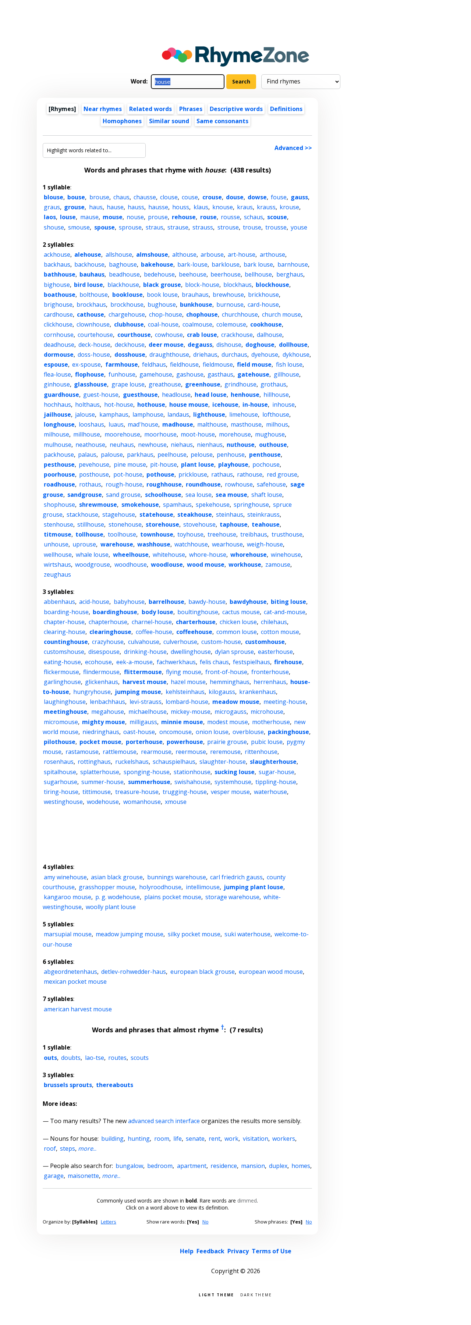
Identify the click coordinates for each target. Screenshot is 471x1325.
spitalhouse (60, 772)
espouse (56, 364)
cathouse (90, 314)
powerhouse (185, 742)
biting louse (288, 602)
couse (190, 197)
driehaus (205, 354)
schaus (253, 217)
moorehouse (122, 434)
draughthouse (169, 354)
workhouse (245, 564)
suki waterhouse (247, 934)
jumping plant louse (253, 887)
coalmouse (197, 324)
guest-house (100, 395)
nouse (135, 217)
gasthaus (220, 374)
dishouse (228, 345)
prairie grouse (227, 742)
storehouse (162, 524)
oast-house (139, 732)
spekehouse (213, 505)
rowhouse (239, 484)
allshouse (119, 254)
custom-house (221, 642)
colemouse (231, 324)
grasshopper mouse (107, 887)
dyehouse (264, 354)
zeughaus (57, 574)
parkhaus (140, 454)
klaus (201, 207)
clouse (169, 197)
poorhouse (59, 474)
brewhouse (228, 295)
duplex (278, 1166)
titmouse (57, 534)
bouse (76, 197)
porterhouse (144, 742)
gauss (299, 197)
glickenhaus (101, 682)
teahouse (266, 524)
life (177, 1139)
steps (67, 1148)
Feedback (210, 1251)
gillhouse (286, 374)
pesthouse (59, 464)
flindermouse (101, 672)
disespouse (104, 652)
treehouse (222, 534)
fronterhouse (270, 672)
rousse (230, 217)
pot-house (127, 474)
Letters (108, 1221)
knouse (222, 207)
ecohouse (98, 662)
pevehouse (94, 464)
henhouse (245, 395)
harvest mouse (145, 682)
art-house (241, 254)
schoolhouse (163, 495)
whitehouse (169, 555)
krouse (289, 207)
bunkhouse (196, 304)
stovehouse (199, 524)
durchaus (234, 354)
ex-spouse (86, 364)
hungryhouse (92, 692)
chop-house (165, 314)
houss (180, 207)
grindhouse (240, 384)
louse (68, 217)
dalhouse (269, 335)
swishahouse (192, 782)
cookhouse (266, 324)
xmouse (176, 802)
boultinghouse (197, 612)
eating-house (62, 662)
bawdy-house (207, 602)
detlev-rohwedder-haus (133, 972)
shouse (54, 227)
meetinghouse (65, 712)
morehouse (235, 434)
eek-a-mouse (134, 662)
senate (195, 1139)
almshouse (152, 254)
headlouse (176, 395)
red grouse (282, 474)
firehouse (288, 662)
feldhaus (154, 364)
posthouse (94, 474)
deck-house (94, 345)
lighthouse (209, 414)
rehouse (184, 217)
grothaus (273, 384)
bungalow (129, 1166)
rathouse (249, 474)
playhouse (233, 464)
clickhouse (58, 324)
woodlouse (167, 564)
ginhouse (57, 384)
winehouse (286, 555)
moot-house (198, 434)
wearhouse (227, 544)
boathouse (59, 295)
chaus (121, 197)
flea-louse (57, 374)
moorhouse (160, 434)
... (87, 1148)
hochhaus (57, 404)
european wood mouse (271, 972)
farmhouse (121, 364)
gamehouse (155, 374)
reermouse (191, 752)
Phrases (190, 109)
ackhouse (57, 254)
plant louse (197, 464)
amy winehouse (65, 877)
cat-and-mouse (284, 612)
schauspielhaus (174, 762)
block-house (202, 285)
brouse (99, 197)
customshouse (64, 652)
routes (117, 1058)
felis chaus (214, 662)
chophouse (202, 314)
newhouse (152, 445)
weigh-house (265, 544)
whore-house (207, 555)
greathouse (165, 384)
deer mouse (166, 345)
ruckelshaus (132, 762)
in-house (255, 404)
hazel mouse (188, 682)
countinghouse (66, 642)
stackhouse (82, 514)
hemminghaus (229, 682)
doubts (71, 1058)
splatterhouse (99, 772)
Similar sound (169, 121)
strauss (202, 227)
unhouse (56, 544)
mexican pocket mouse (75, 981)
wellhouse (58, 555)
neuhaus (122, 445)
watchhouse (191, 544)
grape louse (128, 384)
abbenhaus (59, 602)
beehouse (192, 274)
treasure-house (137, 792)
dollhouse (293, 345)
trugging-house (185, 792)
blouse (53, 197)
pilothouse (59, 742)
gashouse (189, 374)
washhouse (153, 544)
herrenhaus (270, 682)
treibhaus (253, 534)
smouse (79, 227)
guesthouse (140, 395)
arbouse (212, 254)
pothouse (160, 474)
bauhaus (92, 274)
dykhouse (296, 354)
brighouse (58, 304)
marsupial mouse (68, 934)
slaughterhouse (273, 762)
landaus (178, 414)
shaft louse (266, 495)
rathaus (222, 474)
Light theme (216, 1294)
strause (177, 227)
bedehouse (159, 274)
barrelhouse (166, 602)
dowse (257, 197)
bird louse (88, 285)
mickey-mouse (190, 712)
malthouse (212, 424)
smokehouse (140, 505)
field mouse (254, 364)
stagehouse (118, 514)
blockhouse (272, 285)
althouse (184, 254)
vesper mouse (230, 792)
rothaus (90, 484)
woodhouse (130, 564)
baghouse (123, 264)
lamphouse (147, 414)
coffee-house (154, 632)
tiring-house (61, 792)
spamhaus (177, 505)
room (161, 1139)
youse (299, 227)
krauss (266, 207)
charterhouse (196, 622)
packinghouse (288, 732)
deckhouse (130, 345)
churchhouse (240, 314)
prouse (158, 217)
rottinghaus (94, 762)
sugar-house (276, 772)
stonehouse (125, 524)
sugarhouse (60, 782)
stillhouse (90, 524)
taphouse (234, 524)
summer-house (102, 782)
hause (115, 207)
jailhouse (57, 414)
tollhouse (89, 534)
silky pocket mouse (194, 934)
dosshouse (129, 354)
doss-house (94, 354)
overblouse (248, 732)
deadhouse (59, 345)
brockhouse (127, 304)
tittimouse (96, 792)
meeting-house (284, 702)
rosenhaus (59, 762)
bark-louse (192, 264)
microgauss (231, 712)
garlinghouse (62, 682)
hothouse (151, 404)
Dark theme (256, 1294)
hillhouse (276, 395)
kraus (245, 207)
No (205, 1221)
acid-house (94, 602)
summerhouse (149, 782)
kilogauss (222, 692)
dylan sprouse (234, 652)
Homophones (122, 121)
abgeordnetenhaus (70, 972)
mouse (113, 217)
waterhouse (270, 792)
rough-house (124, 484)
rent (214, 1139)
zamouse (277, 564)
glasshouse (90, 384)
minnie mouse (182, 722)
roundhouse (203, 484)
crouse (212, 197)
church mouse (281, 314)
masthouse (246, 424)
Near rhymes (103, 109)
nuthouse (241, 445)
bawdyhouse (248, 602)
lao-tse (94, 1058)
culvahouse (143, 642)
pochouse (266, 464)
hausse (158, 207)
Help (187, 1251)
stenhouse (58, 524)
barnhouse (292, 264)
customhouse (265, 642)
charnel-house (152, 622)
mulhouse (57, 445)
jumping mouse (138, 692)
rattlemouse (120, 752)
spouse (104, 227)
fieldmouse (218, 364)
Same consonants (222, 121)
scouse (277, 217)
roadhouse (59, 484)
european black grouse (202, 972)
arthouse (272, 254)
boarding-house (66, 612)
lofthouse (275, 414)
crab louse (202, 335)
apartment (191, 1166)
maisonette (83, 1176)
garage (54, 1176)
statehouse (156, 514)
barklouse (226, 264)
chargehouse (127, 314)
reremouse (225, 752)
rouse (208, 217)
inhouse (283, 404)
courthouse (134, 335)
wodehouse (103, 802)
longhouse (59, 424)
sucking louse (235, 772)
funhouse (122, 374)
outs (50, 1058)
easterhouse (275, 652)
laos (50, 217)
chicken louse (238, 622)
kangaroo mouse (67, 897)
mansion (253, 1166)
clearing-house (64, 632)
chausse (145, 197)
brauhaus (195, 295)
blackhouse (123, 285)
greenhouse (202, 384)
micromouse (61, 722)
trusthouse (287, 534)
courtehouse (95, 335)
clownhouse (93, 324)
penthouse (265, 454)
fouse (279, 197)
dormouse (59, 354)
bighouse (57, 285)
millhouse (86, 434)
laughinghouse (65, 702)
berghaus (289, 274)
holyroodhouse (160, 887)
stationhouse (192, 772)
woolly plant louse (111, 907)
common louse (236, 632)
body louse (157, 612)
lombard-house (187, 702)
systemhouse (233, 782)
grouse (74, 207)
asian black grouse (117, 877)
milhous (277, 424)
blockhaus (237, 285)
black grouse (162, 285)
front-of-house (226, 672)
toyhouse (190, 534)
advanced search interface (164, 1121)
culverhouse (180, 642)
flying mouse (183, 672)
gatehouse (253, 374)
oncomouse (175, 732)
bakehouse (157, 264)
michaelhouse (147, 712)
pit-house (163, 464)
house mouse (188, 404)
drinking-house (145, 652)
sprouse (130, 227)
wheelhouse (131, 555)
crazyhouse (108, 642)
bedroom (160, 1166)
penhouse (231, 454)
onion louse (212, 732)
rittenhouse (261, 752)
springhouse (251, 505)
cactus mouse (241, 612)
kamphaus (113, 414)
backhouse (89, 264)
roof (50, 1148)
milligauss (143, 722)
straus (154, 227)
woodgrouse (92, 564)
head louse (211, 395)
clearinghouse (110, 632)
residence (223, 1166)
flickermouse (61, 672)
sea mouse (231, 495)
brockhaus (91, 304)
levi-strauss (146, 702)
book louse (162, 295)
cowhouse (169, 335)
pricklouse (192, 474)
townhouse (156, 534)
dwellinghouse (191, 652)
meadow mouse (235, 702)
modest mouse (227, 722)
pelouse (202, 454)
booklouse (127, 295)
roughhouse (164, 484)
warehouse (116, 544)
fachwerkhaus (176, 662)
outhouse (273, 445)
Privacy (238, 1251)
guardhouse (61, 395)
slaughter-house (222, 762)
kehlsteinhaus (185, 692)
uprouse (84, 544)
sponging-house (147, 772)
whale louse (92, 555)
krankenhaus (257, 692)
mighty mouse (103, 722)
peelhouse (172, 454)
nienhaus (210, 445)
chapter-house (64, 622)
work (231, 1139)
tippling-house (275, 782)
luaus (116, 424)
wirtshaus (57, 564)
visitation (255, 1139)
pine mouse (130, 464)
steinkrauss (263, 514)
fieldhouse (184, 364)
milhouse (56, 434)
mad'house (143, 424)
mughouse (270, 434)
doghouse (260, 345)
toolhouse (122, 534)
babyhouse (129, 602)
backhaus (57, 264)
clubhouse (129, 324)
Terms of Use (271, 1251)
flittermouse (143, 672)
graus (52, 207)
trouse (252, 227)
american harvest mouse (78, 1009)
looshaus (91, 424)
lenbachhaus (107, 702)
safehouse (271, 484)
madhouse (177, 424)
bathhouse (59, 274)
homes (300, 1166)
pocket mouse (100, 742)
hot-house (118, 404)
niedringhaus (100, 732)
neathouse (90, 445)
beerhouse (225, 274)
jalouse (85, 414)
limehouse (243, 414)
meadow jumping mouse (129, 934)
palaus (87, 454)
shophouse (59, 505)
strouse (228, 227)
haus (96, 207)
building (112, 1139)
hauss (136, 207)
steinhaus (229, 514)
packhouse (59, 454)
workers (283, 1139)
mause (89, 217)
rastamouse (82, 752)
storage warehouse (232, 897)
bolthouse (93, 295)
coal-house (163, 324)
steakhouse (194, 514)
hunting (139, 1139)
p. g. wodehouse (117, 897)
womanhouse (142, 802)
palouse (112, 454)
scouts (140, 1058)
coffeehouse (194, 632)
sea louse (198, 495)
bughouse (162, 304)
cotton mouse (280, 632)
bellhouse (258, 274)
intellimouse (203, 887)
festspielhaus (251, 662)
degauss (200, 345)
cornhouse (59, 335)
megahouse (107, 712)
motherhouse (271, 722)
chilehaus (274, 622)
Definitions (286, 109)
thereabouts (114, 1085)
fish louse (289, 364)
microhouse (267, 712)
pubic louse (267, 742)
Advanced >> (293, 148)
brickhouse (263, 295)
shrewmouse (98, 505)
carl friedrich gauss (236, 877)
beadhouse (124, 274)
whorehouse (248, 555)
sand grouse (123, 495)
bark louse (258, 264)
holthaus (87, 404)
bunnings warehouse (176, 877)
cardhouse (58, 314)
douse (235, 197)
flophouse (89, 374)
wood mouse (205, 564)
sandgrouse (84, 495)
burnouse (230, 304)
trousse (276, 227)
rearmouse (156, 752)
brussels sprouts (68, 1085)
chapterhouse (108, 622)
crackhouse (237, 335)
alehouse (87, 254)
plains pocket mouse (172, 897)
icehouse (225, 404)
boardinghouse (115, 612)
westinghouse (63, 802)
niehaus (182, 445)
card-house (263, 304)
